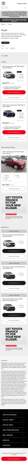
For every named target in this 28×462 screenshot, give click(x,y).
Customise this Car (14, 251)
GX (2, 48)
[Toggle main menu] (25, 7)
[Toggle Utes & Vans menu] (22, 424)
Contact (6, 445)
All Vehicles (5, 42)
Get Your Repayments (14, 92)
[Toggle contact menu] (22, 435)
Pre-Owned (8, 435)
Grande (12, 48)
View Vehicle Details (14, 97)
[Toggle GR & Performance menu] (22, 429)
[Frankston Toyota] (3, 3)
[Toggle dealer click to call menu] (2, 7)
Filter (6, 56)
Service (6, 440)
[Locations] (6, 7)
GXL (7, 48)
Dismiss (23, 450)
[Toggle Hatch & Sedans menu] (22, 414)
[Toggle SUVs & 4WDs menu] (22, 419)
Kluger (6, 24)
